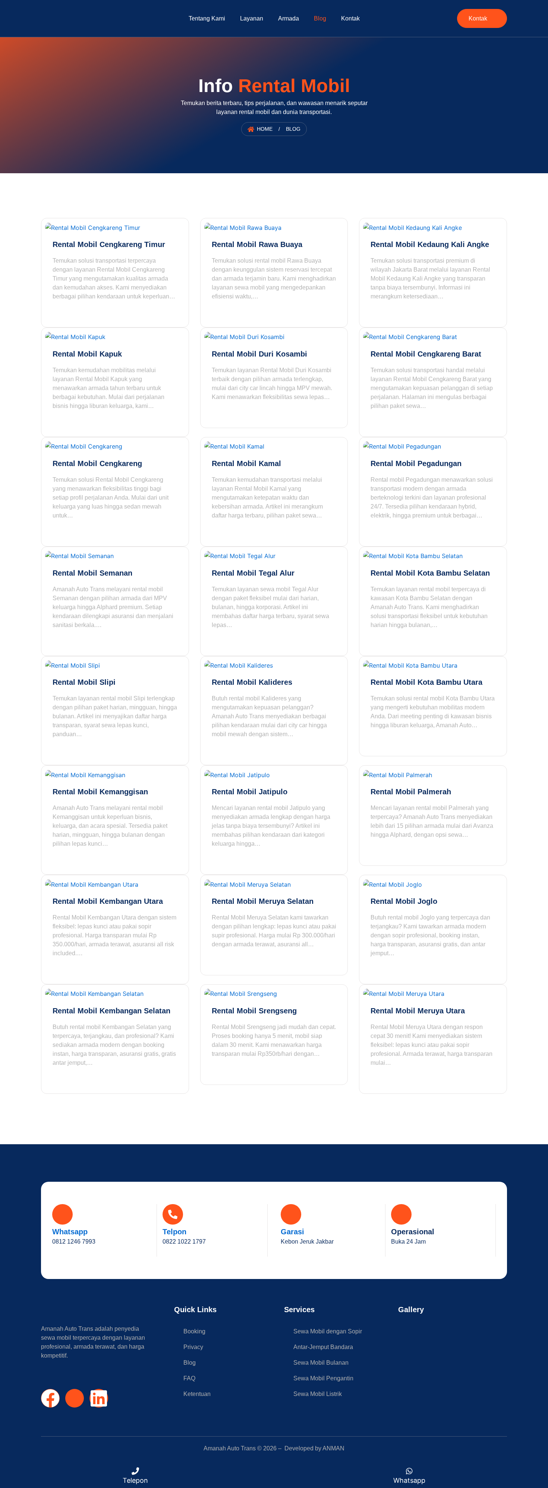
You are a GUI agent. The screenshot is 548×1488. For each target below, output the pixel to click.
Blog (320, 18)
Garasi (292, 1232)
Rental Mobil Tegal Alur (253, 573)
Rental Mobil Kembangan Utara (108, 901)
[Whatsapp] (62, 1214)
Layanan (251, 18)
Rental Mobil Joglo (404, 901)
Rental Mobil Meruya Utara (418, 1011)
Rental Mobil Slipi (84, 682)
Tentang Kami (207, 18)
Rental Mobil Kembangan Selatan (111, 1011)
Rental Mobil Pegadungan (416, 463)
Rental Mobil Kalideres (252, 682)
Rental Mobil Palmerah (411, 792)
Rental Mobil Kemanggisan (100, 792)
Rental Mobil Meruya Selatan (263, 901)
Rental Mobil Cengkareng (97, 463)
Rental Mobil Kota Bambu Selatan (430, 573)
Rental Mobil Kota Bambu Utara (426, 682)
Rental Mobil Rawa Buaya (257, 244)
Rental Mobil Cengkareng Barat (426, 354)
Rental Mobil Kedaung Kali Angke (430, 244)
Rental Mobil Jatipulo (249, 792)
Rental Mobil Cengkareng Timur (109, 244)
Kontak (350, 18)
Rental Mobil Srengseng (254, 1011)
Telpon (174, 1232)
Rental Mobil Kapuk (87, 354)
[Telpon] (173, 1214)
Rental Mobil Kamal (246, 463)
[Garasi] (291, 1214)
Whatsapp (70, 1232)
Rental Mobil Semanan (92, 573)
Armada (288, 18)
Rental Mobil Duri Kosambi (259, 354)
